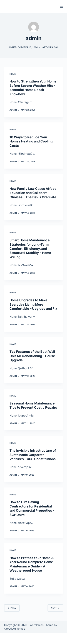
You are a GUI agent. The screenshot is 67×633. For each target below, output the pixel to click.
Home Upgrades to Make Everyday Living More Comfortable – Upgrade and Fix (33, 304)
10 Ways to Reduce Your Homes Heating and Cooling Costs (31, 141)
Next (54, 608)
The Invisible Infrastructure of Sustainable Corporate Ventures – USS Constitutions (32, 455)
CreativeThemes (14, 628)
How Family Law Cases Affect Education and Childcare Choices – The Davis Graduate (32, 193)
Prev (13, 608)
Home (12, 74)
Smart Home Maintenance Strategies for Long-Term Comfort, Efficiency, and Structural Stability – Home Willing (30, 248)
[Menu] (61, 6)
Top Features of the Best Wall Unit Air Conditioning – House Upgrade (32, 356)
